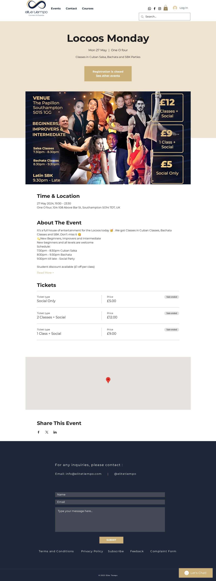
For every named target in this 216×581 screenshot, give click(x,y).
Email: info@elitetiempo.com (78, 473)
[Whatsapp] (149, 8)
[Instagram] (159, 8)
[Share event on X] (46, 432)
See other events (108, 75)
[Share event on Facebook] (38, 432)
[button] (165, 7)
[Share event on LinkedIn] (55, 432)
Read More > (45, 272)
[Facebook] (154, 8)
